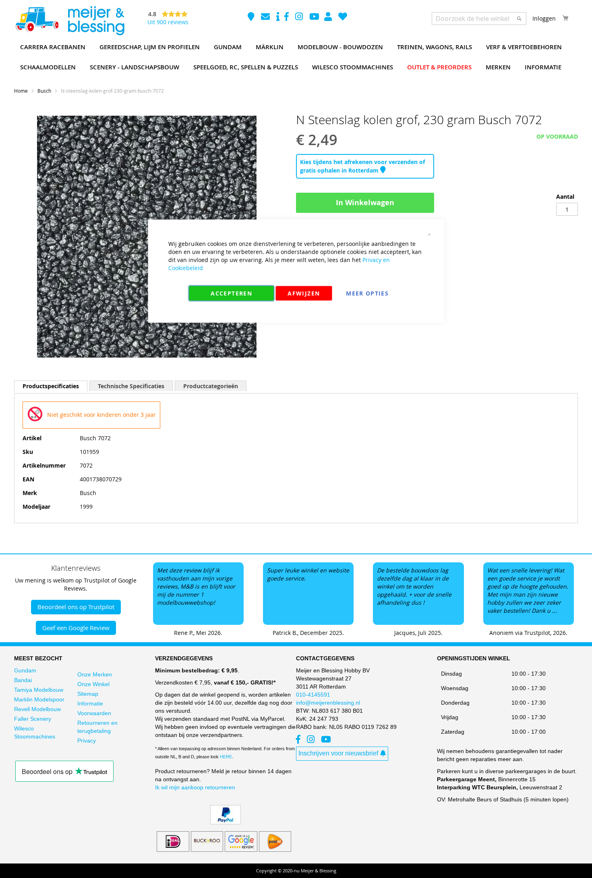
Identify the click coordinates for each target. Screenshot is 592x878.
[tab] (50, 386)
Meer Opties (367, 293)
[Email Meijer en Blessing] (266, 17)
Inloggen (544, 18)
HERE (226, 756)
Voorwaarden (94, 713)
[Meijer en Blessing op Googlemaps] (252, 17)
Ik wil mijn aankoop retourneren (195, 787)
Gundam (25, 670)
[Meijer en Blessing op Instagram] (299, 17)
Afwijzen (304, 293)
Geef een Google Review (76, 628)
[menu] (296, 57)
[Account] (328, 17)
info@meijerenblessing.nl (328, 702)
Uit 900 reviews (167, 22)
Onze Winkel (93, 684)
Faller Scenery (32, 719)
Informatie (90, 703)
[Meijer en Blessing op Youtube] (314, 17)
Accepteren (231, 293)
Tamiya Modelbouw (38, 690)
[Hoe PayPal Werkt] (225, 822)
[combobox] (479, 18)
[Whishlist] (342, 17)
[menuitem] (52, 47)
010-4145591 (313, 694)
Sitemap (87, 694)
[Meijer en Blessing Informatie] (277, 17)
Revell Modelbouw (37, 709)
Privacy (86, 740)
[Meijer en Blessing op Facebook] (287, 17)
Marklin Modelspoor (39, 699)
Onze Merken (94, 674)
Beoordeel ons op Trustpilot (75, 607)
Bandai (23, 680)
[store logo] (69, 21)
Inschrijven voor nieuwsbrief (338, 753)
